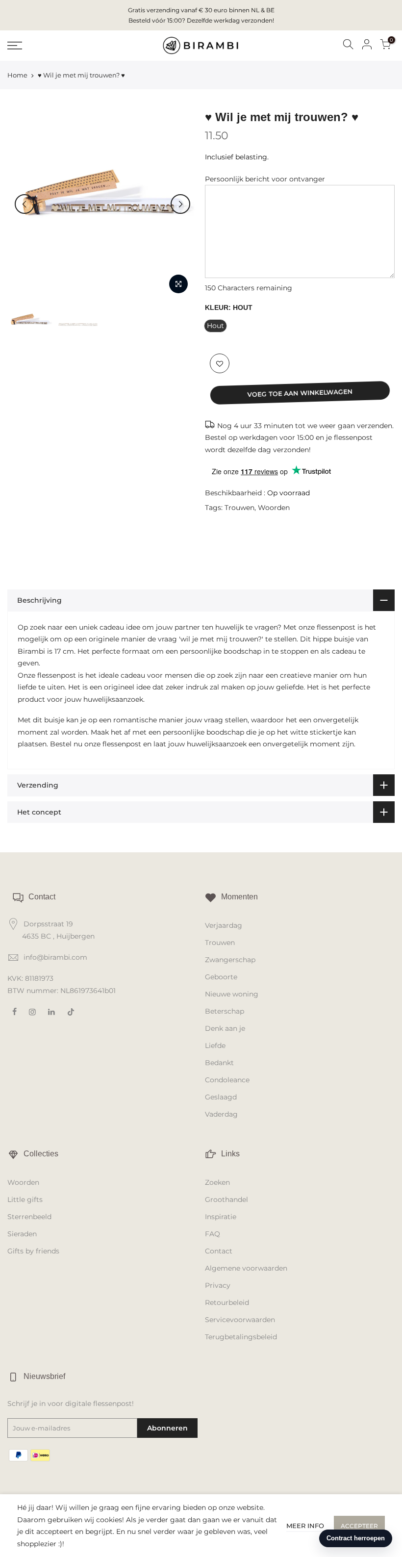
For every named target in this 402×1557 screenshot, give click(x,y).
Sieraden (22, 1233)
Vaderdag (221, 1114)
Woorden (274, 507)
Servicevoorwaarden (240, 1319)
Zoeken (217, 1182)
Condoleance (227, 1079)
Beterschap (224, 1011)
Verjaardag (223, 925)
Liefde (215, 1045)
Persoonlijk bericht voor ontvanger (265, 179)
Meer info (305, 1526)
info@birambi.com (55, 957)
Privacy (217, 1285)
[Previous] (24, 204)
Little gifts (25, 1199)
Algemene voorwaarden (246, 1268)
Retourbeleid (227, 1302)
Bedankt (219, 1062)
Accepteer (359, 1526)
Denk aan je (225, 1028)
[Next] (180, 204)
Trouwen (239, 507)
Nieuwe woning (231, 994)
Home (17, 75)
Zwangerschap (230, 959)
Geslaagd (221, 1097)
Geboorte (221, 976)
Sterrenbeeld (29, 1216)
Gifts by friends (33, 1251)
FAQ (212, 1233)
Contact (218, 1251)
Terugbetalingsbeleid (241, 1336)
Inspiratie (220, 1216)
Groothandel (226, 1199)
